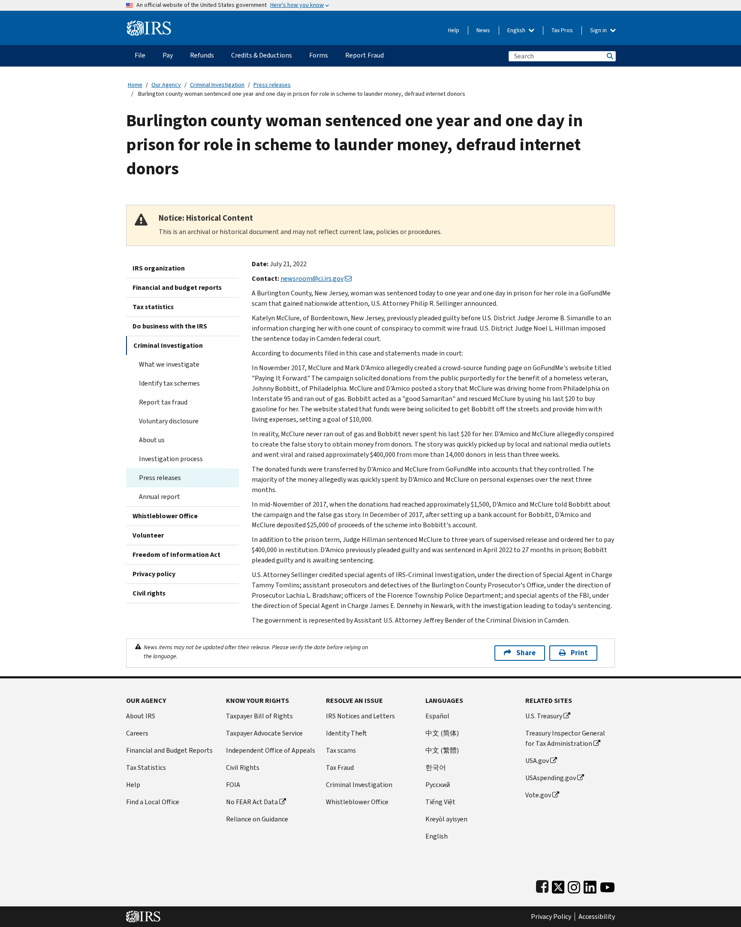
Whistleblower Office (165, 515)
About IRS (140, 715)
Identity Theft (346, 733)
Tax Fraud (340, 767)
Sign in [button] (599, 30)
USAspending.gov (550, 777)
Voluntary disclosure (169, 421)
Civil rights (149, 593)
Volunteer (148, 535)
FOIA (233, 784)
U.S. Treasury (543, 715)
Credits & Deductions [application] (261, 55)
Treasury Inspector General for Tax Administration (565, 738)
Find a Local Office (152, 801)
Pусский (437, 784)
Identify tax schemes (169, 383)
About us (152, 439)
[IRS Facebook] (542, 885)
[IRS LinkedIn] (590, 885)
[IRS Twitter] (558, 885)
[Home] (149, 25)
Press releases (272, 85)
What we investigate (169, 364)
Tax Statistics (146, 767)
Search (609, 56)
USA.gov (537, 760)
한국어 (435, 767)
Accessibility (596, 916)
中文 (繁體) (442, 750)
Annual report (159, 496)
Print (579, 653)
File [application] (140, 55)
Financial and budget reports (177, 287)
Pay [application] (168, 55)
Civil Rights (242, 767)
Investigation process (171, 458)
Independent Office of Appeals (270, 750)
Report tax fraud (163, 402)
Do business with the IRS (170, 326)
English (517, 30)
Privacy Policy (551, 916)
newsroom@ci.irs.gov (311, 278)
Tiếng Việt (440, 801)
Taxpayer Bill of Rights (259, 715)
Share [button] (526, 653)
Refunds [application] (202, 55)
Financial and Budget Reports (169, 750)
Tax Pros (562, 30)
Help (453, 30)
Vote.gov (538, 794)
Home (135, 85)
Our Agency (166, 85)
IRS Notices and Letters (360, 715)
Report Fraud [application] (364, 55)
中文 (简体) (442, 733)
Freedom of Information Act (176, 554)
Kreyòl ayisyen (446, 819)
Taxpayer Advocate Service (264, 733)
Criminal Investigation (217, 85)
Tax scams (341, 750)
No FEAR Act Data (252, 801)
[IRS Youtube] (607, 885)
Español (437, 715)
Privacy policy (154, 573)
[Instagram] (574, 885)
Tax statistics (153, 306)
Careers (137, 733)
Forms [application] (318, 55)
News (483, 30)
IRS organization (159, 268)
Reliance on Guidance (257, 819)
